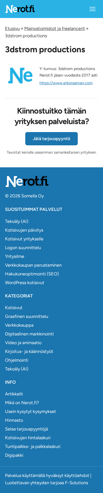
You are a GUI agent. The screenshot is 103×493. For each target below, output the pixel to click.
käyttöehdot (76, 475)
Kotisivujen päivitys (24, 230)
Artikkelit (14, 394)
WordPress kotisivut (24, 282)
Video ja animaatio (23, 342)
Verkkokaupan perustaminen (33, 265)
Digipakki (14, 455)
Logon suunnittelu (23, 247)
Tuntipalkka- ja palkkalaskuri (32, 446)
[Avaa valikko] (92, 9)
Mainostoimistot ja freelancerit (54, 28)
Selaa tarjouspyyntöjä (26, 429)
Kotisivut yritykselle (24, 239)
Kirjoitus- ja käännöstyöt (29, 351)
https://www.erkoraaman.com (66, 83)
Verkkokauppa (19, 325)
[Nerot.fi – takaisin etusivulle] (20, 9)
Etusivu (12, 28)
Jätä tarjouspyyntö (51, 138)
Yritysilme (14, 256)
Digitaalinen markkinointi (29, 334)
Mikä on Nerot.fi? (22, 402)
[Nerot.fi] (51, 181)
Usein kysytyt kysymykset (30, 411)
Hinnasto (14, 420)
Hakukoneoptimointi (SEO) (32, 274)
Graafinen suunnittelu (26, 316)
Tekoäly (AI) (16, 221)
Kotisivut (13, 307)
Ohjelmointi (16, 360)
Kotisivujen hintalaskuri (27, 437)
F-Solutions (76, 482)
